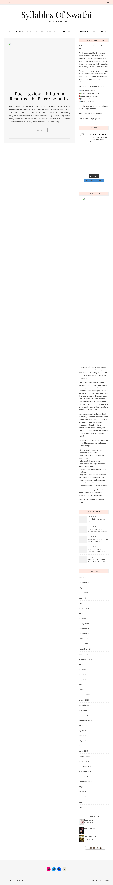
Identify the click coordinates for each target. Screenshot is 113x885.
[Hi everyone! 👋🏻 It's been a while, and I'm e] (86, 160)
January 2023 (84, 608)
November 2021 (85, 633)
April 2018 (83, 807)
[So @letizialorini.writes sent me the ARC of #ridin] (100, 166)
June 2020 (82, 674)
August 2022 (84, 613)
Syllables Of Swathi (56, 14)
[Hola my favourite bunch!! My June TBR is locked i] (86, 151)
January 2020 (84, 700)
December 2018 (85, 766)
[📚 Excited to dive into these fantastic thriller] (100, 160)
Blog (8, 31)
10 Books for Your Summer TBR (97, 520)
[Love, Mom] (81, 822)
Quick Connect (10, 2)
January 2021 (84, 644)
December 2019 (85, 705)
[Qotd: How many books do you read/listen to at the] (86, 172)
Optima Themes (22, 881)
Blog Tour (32, 31)
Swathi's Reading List (95, 816)
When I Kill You (89, 828)
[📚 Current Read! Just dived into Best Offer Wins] (100, 157)
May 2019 (82, 741)
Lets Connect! (100, 31)
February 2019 (84, 756)
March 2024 (83, 593)
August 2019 (84, 725)
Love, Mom (88, 820)
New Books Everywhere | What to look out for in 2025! (97, 560)
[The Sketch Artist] (81, 838)
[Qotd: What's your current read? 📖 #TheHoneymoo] (86, 166)
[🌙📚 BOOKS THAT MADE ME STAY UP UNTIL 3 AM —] (100, 154)
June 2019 (82, 735)
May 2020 (82, 679)
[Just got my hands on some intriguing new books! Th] (86, 157)
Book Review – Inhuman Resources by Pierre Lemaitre (40, 96)
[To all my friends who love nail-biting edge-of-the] (100, 169)
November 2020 (85, 649)
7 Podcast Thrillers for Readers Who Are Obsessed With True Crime (97, 530)
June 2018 (82, 797)
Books (18, 31)
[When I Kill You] (81, 830)
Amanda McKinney (90, 839)
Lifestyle (66, 31)
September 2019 (85, 720)
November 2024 (85, 583)
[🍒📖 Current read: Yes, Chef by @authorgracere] (86, 149)
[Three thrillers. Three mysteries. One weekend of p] (100, 146)
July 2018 (82, 792)
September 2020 (85, 659)
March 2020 (83, 690)
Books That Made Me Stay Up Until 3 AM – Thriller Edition (97, 550)
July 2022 (82, 618)
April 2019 (83, 746)
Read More (39, 130)
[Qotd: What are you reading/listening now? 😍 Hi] (100, 172)
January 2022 (84, 623)
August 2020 (84, 664)
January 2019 (84, 761)
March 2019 (83, 751)
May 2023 (82, 598)
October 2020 (84, 654)
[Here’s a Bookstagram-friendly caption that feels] (86, 146)
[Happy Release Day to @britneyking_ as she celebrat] (86, 169)
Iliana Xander (89, 822)
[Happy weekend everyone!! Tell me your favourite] (100, 151)
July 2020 (82, 669)
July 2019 (82, 730)
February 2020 (84, 695)
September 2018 (85, 781)
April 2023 (83, 603)
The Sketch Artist (90, 836)
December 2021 (85, 628)
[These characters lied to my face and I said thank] (86, 154)
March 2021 (83, 639)
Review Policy (83, 31)
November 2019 (85, 710)
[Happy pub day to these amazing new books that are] (86, 163)
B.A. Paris (88, 831)
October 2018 (84, 776)
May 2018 (82, 802)
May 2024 (82, 588)
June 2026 (82, 577)
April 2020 (83, 684)
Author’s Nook (48, 31)
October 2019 (84, 715)
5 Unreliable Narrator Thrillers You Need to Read (98, 540)
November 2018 (85, 771)
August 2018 (84, 786)
